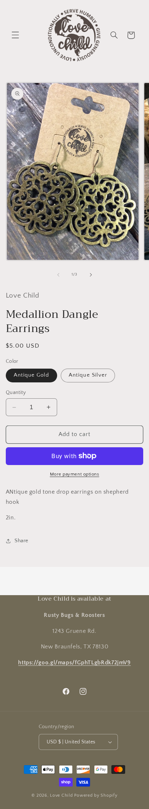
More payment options (74, 474)
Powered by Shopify (95, 795)
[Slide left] (58, 275)
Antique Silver (88, 375)
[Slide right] (91, 275)
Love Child (61, 795)
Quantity (16, 392)
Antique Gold (32, 375)
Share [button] (21, 541)
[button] (15, 35)
